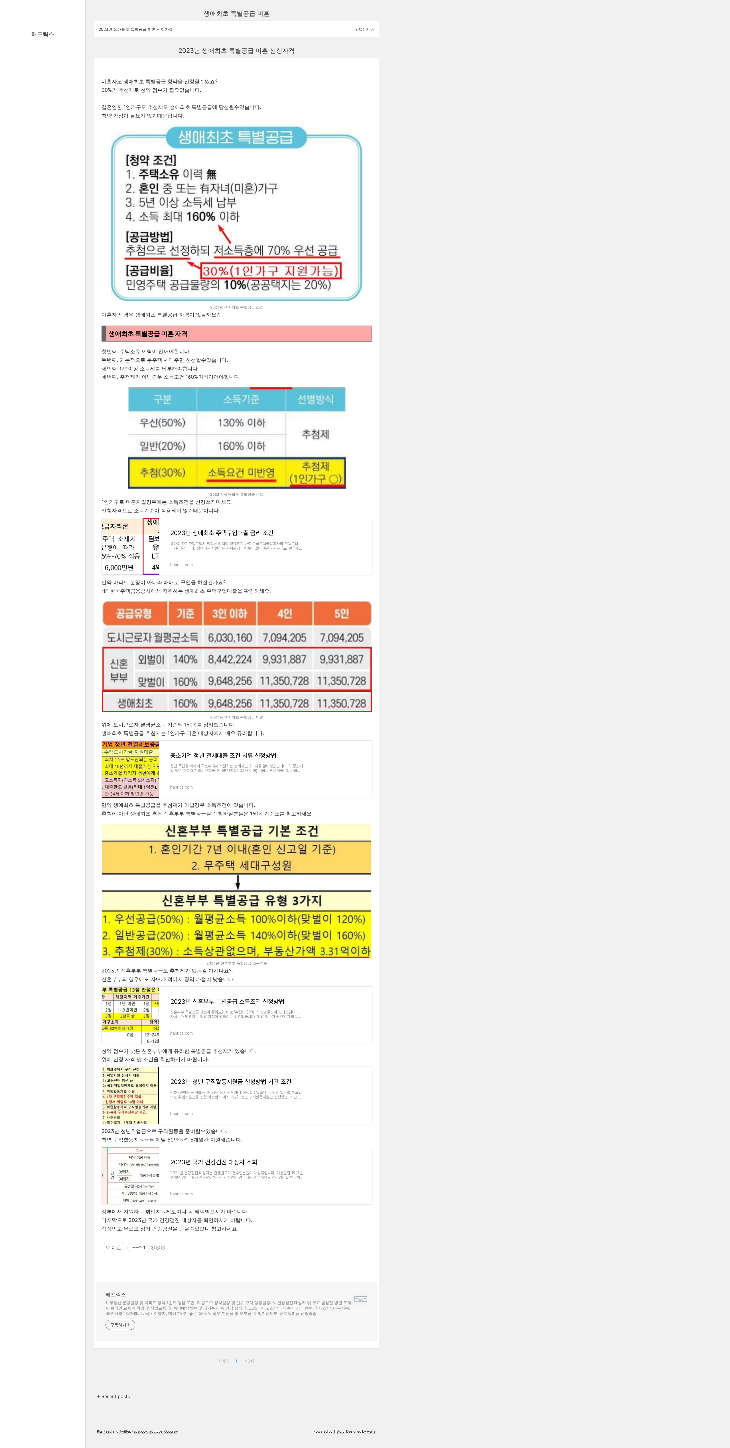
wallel (371, 1431)
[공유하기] (119, 1247)
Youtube (156, 1431)
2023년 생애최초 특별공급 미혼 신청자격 (136, 29)
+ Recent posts (113, 1396)
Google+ (171, 1431)
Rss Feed (104, 1431)
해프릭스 (42, 34)
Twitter (124, 1431)
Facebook (140, 1431)
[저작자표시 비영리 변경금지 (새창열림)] (157, 1247)
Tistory (338, 1431)
